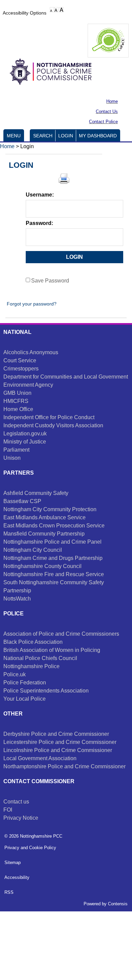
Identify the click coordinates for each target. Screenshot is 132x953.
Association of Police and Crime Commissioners (61, 634)
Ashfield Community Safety (35, 493)
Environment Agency (28, 385)
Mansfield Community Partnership (44, 534)
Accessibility (16, 877)
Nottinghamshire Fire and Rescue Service (53, 574)
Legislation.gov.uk (25, 433)
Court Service (19, 360)
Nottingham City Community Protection (49, 509)
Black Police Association (33, 642)
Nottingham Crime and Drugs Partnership (53, 558)
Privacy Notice (20, 818)
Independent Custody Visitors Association (53, 425)
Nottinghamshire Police (31, 666)
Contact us (16, 801)
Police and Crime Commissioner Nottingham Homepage (47, 74)
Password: (39, 223)
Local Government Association (39, 758)
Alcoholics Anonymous (30, 352)
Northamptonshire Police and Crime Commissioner (64, 766)
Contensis (118, 903)
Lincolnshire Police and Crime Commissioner (57, 750)
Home (7, 146)
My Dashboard (98, 135)
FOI (7, 810)
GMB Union (17, 393)
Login (65, 135)
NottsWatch (17, 599)
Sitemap (12, 862)
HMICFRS (15, 401)
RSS (9, 892)
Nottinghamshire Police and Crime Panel (52, 542)
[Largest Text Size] (61, 9)
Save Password (50, 280)
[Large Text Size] (56, 9)
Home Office (18, 409)
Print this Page (64, 178)
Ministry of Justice (24, 442)
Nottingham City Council (32, 550)
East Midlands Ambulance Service (44, 517)
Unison (12, 458)
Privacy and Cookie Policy (30, 847)
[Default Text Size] (52, 9)
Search (42, 135)
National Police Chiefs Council (40, 658)
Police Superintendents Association (46, 691)
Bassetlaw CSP (22, 501)
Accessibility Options (24, 13)
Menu (14, 135)
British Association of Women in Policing (51, 650)
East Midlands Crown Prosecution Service (54, 525)
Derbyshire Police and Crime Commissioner (56, 734)
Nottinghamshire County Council (42, 566)
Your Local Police (24, 699)
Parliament (16, 450)
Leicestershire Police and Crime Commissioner (59, 742)
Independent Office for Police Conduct (48, 417)
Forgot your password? (31, 304)
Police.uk (14, 674)
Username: (40, 195)
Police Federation (24, 682)
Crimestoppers (21, 368)
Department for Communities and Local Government (65, 377)
